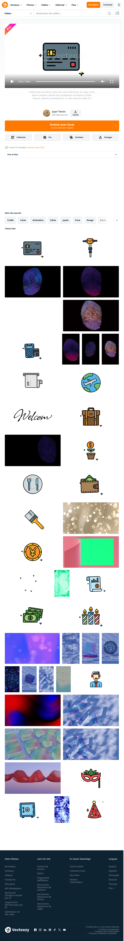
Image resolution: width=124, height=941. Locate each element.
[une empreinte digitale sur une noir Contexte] (33, 280)
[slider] (65, 81)
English (110, 865)
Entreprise (10, 878)
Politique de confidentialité (105, 930)
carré (103, 218)
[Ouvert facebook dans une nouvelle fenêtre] (35, 928)
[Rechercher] (109, 13)
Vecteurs (14, 4)
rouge (90, 218)
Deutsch (110, 878)
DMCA (39, 872)
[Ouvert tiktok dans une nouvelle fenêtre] (55, 928)
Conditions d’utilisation (106, 928)
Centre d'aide (75, 865)
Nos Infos (73, 873)
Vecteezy (9, 869)
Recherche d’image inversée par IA (12, 894)
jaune (66, 218)
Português (111, 873)
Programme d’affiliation (42, 877)
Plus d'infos (12, 153)
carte (23, 218)
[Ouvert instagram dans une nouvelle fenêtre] (40, 928)
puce (77, 218)
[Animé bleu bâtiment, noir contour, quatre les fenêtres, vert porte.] (33, 314)
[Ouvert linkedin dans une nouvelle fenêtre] (45, 928)
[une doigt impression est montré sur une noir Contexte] (33, 449)
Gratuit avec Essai (62, 126)
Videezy (9, 873)
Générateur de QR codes (12, 911)
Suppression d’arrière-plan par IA (12, 903)
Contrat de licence (41, 866)
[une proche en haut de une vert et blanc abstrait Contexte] (61, 582)
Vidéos (44, 4)
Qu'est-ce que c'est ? (36, 147)
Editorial (59, 4)
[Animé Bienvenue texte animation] (33, 415)
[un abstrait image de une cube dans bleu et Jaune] (61, 808)
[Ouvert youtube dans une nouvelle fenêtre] (64, 928)
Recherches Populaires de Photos (43, 895)
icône (53, 218)
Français (110, 882)
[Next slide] (112, 219)
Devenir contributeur (74, 879)
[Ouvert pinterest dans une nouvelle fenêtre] (50, 928)
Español (110, 869)
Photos (30, 4)
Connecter (108, 4)
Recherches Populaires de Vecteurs (43, 886)
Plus (74, 4)
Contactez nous (76, 869)
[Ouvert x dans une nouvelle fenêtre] (59, 928)
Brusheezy (10, 865)
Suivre (75, 115)
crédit (10, 218)
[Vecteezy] (5, 5)
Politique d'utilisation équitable (100, 932)
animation (38, 218)
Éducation (10, 882)
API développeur (13, 887)
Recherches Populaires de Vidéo (43, 905)
